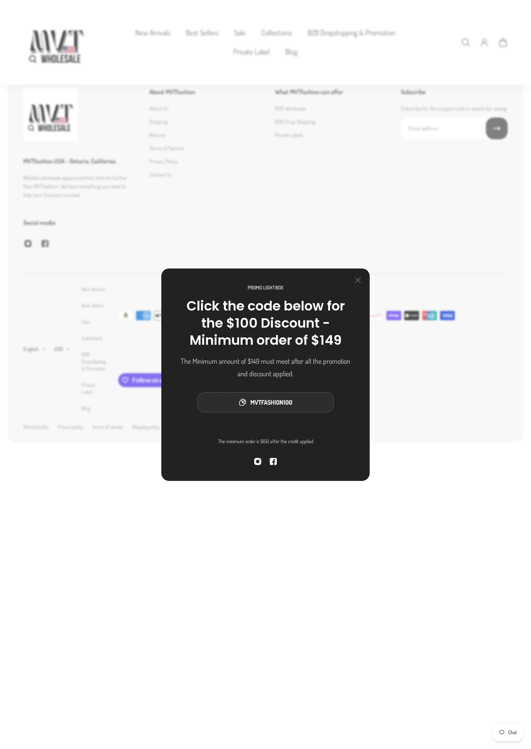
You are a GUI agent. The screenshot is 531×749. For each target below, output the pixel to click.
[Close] (358, 280)
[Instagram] (258, 461)
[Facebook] (273, 461)
